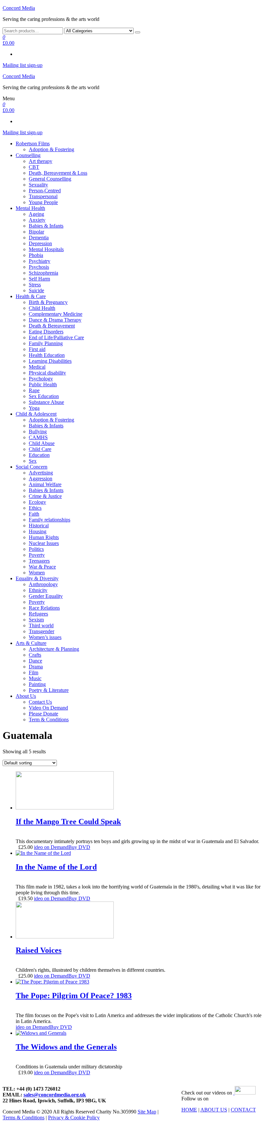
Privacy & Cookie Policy (74, 1117)
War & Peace (42, 566)
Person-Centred (45, 190)
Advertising (41, 472)
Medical (37, 367)
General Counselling (50, 179)
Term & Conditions (49, 719)
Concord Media (19, 8)
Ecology (37, 502)
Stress (35, 284)
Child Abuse (42, 443)
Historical (39, 525)
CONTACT (243, 1109)
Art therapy (40, 161)
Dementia (39, 237)
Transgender (41, 631)
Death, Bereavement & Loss (58, 173)
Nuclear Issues (44, 543)
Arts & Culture (31, 643)
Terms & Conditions (23, 1117)
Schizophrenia (43, 273)
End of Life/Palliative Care (56, 337)
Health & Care (31, 296)
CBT (34, 167)
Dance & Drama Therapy (55, 320)
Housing (37, 531)
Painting (37, 684)
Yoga (34, 408)
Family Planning (46, 343)
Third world (41, 625)
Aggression (40, 478)
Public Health (43, 384)
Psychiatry (39, 261)
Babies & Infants (46, 226)
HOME (189, 1109)
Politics (36, 549)
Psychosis (39, 267)
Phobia (36, 255)
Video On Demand (48, 708)
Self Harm (39, 278)
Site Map (147, 1111)
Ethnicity (38, 590)
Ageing (36, 214)
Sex (33, 461)
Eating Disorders (46, 331)
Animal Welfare (45, 484)
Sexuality (38, 184)
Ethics (35, 508)
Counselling (28, 155)
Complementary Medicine (55, 314)
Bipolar (36, 231)
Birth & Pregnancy (48, 302)
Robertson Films (33, 143)
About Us (26, 696)
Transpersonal (43, 196)
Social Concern (31, 467)
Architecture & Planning (54, 649)
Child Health (42, 308)
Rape (34, 390)
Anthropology (43, 584)
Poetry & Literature (49, 690)
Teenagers (39, 561)
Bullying (38, 431)
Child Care (40, 449)
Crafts (35, 655)
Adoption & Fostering (51, 149)
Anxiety (37, 220)
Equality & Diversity (37, 578)
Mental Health (30, 208)
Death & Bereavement (52, 325)
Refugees (38, 613)
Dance (35, 660)
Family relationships (49, 519)
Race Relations (44, 608)
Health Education (47, 355)
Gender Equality (46, 596)
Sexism (36, 619)
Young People (43, 202)
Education (39, 455)
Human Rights (44, 537)
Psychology (41, 378)
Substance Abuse (46, 402)
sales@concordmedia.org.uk (55, 1094)
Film (33, 672)
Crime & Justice (45, 496)
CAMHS (38, 437)
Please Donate (43, 713)
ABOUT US (213, 1109)
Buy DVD (79, 847)
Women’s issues (45, 637)
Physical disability (47, 373)
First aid (37, 349)
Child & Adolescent (36, 414)
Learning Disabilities (50, 361)
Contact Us (40, 702)
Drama (36, 666)
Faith (34, 514)
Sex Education (44, 396)
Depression (40, 243)
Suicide (36, 290)
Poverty (37, 555)
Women (37, 572)
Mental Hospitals (46, 249)
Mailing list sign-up (22, 65)
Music (35, 678)
